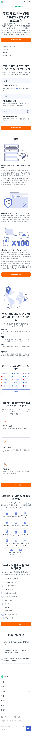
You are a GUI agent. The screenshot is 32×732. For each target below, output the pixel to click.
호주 (26, 386)
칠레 (26, 383)
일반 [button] (2, 686)
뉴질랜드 (27, 373)
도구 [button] (2, 700)
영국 (26, 380)
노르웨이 (16, 373)
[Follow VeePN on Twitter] (6, 717)
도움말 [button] (3, 691)
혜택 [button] (2, 696)
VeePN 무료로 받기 (16, 39)
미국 (15, 376)
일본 (15, 383)
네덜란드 (5, 373)
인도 (4, 383)
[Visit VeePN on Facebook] (2, 717)
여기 (17, 88)
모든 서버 (16, 391)
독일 (4, 376)
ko (24, 1)
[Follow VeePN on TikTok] (10, 717)
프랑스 (16, 386)
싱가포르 (16, 380)
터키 (4, 386)
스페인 (5, 380)
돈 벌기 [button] (3, 710)
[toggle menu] (30, 2)
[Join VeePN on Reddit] (15, 717)
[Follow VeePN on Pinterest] (19, 717)
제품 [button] (2, 682)
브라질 (27, 376)
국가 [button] (2, 705)
